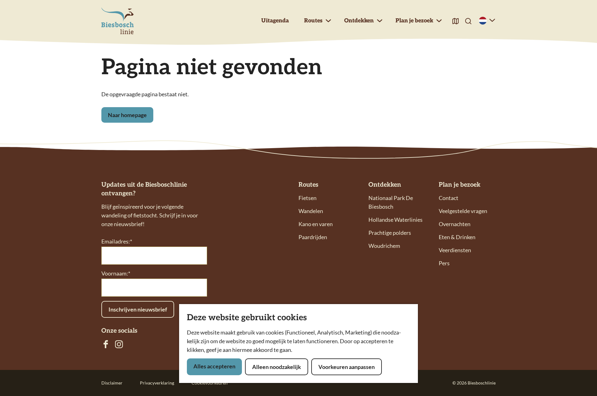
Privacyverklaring (157, 382)
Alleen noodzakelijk (276, 366)
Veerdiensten (455, 250)
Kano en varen (315, 224)
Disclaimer (112, 382)
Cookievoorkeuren (210, 382)
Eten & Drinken (457, 237)
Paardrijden (312, 237)
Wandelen (310, 210)
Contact (448, 197)
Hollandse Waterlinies (395, 219)
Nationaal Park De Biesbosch (390, 202)
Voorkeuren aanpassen (346, 366)
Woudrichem (384, 245)
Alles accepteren (214, 366)
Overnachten (454, 224)
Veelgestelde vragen (463, 210)
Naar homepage (127, 115)
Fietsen (307, 197)
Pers (444, 263)
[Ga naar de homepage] (117, 20)
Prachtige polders (389, 232)
